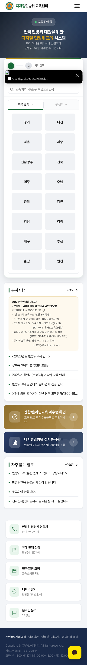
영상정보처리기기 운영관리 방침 (59, 637)
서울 (27, 142)
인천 (60, 261)
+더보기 (69, 464)
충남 (60, 182)
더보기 (70, 290)
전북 (60, 162)
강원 (60, 202)
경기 (27, 122)
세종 (60, 142)
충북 (27, 202)
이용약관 (33, 637)
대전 (60, 122)
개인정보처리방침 (16, 637)
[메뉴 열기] (77, 6)
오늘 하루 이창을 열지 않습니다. (30, 79)
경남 (27, 221)
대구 (27, 241)
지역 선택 (23, 104)
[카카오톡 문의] (74, 652)
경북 (60, 221)
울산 (27, 261)
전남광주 (27, 162)
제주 (27, 182)
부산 (60, 241)
